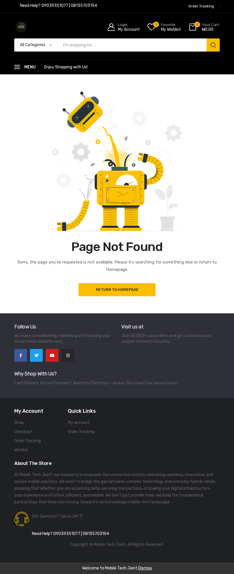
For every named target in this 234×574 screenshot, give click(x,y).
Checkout (23, 431)
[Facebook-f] (20, 355)
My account (79, 422)
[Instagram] (67, 355)
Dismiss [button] (145, 568)
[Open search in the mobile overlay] (117, 45)
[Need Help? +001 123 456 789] (58, 6)
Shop (19, 422)
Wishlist (21, 450)
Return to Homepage (117, 289)
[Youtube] (52, 355)
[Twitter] (36, 355)
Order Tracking (27, 440)
